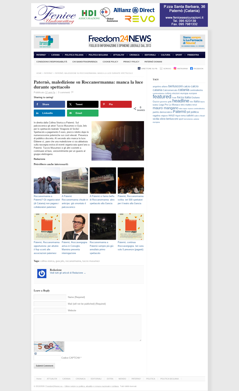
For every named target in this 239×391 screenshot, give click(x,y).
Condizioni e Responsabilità (51, 62)
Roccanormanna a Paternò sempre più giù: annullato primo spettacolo (102, 247)
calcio (186, 86)
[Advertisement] (179, 184)
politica (195, 112)
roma (183, 115)
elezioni (176, 93)
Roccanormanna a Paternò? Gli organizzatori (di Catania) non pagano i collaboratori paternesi (47, 201)
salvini (190, 115)
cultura (168, 93)
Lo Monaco (174, 104)
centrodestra (196, 90)
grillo (170, 102)
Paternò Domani (153, 62)
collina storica (47, 261)
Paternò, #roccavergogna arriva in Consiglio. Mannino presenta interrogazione (74, 247)
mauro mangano (165, 108)
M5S (183, 105)
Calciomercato (170, 90)
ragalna (156, 115)
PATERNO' (48, 73)
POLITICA (150, 379)
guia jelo (60, 261)
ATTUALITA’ (118, 55)
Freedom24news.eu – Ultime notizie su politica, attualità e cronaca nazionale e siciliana (82, 386)
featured (162, 96)
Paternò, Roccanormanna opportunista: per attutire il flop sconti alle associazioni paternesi (46, 247)
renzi (171, 115)
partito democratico (162, 112)
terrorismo (188, 119)
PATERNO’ (41, 55)
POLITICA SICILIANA (98, 55)
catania (183, 90)
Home (39, 73)
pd (188, 111)
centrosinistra (158, 93)
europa (184, 93)
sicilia (156, 118)
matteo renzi (191, 105)
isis (191, 102)
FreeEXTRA (193, 55)
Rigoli (177, 116)
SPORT (178, 55)
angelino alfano (160, 86)
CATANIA (55, 55)
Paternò (179, 111)
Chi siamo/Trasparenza (84, 62)
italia (197, 101)
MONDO (122, 379)
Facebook (198, 69)
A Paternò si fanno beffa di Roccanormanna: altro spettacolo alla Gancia (102, 200)
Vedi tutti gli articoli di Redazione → (68, 272)
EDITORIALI (149, 56)
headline (180, 100)
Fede (174, 98)
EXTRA (110, 379)
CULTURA (165, 55)
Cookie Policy (110, 62)
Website (72, 310)
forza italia (184, 97)
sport (181, 119)
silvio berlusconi (169, 118)
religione (164, 116)
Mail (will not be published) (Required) (87, 303)
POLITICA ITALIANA (74, 55)
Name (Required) (76, 297)
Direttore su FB (149, 69)
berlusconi (175, 86)
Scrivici (167, 69)
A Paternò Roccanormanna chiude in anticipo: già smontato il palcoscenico (75, 201)
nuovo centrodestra (196, 108)
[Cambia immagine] (36, 354)
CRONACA (134, 55)
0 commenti (64, 92)
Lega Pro (163, 105)
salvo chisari (199, 116)
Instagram (182, 69)
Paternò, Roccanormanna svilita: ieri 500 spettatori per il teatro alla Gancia (130, 200)
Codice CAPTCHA (70, 357)
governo (163, 102)
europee (193, 93)
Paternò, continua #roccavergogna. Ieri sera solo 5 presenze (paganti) (130, 246)
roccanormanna (73, 261)
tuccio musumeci (91, 261)
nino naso (183, 108)
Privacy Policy (131, 62)
